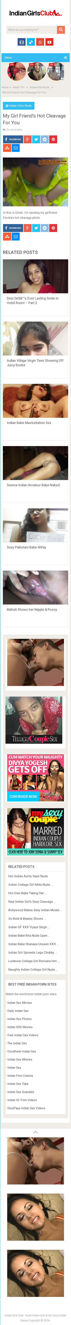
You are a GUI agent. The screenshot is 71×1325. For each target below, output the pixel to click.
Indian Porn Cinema (20, 1076)
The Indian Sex (17, 1043)
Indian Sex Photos (19, 1019)
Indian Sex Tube (17, 1084)
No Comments (14, 129)
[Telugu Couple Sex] (33, 742)
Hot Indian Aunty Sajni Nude (28, 876)
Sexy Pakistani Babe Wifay (26, 547)
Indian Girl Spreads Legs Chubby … (32, 952)
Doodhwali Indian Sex (21, 1051)
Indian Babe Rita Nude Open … (29, 935)
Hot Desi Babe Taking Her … (27, 893)
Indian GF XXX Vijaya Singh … (29, 927)
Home (5, 87)
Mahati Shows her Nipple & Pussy (32, 609)
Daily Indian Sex (18, 1011)
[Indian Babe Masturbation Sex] (35, 401)
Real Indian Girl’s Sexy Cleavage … (32, 901)
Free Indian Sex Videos (22, 1035)
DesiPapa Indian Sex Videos (26, 1108)
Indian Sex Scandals (20, 1092)
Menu (8, 57)
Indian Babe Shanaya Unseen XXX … (33, 944)
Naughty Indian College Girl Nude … (33, 969)
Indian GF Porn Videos (22, 1100)
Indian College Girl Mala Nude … (30, 884)
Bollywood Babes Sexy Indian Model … (35, 910)
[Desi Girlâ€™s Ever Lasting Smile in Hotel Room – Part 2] (35, 276)
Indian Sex (14, 1067)
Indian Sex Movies (19, 1003)
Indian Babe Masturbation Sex (29, 423)
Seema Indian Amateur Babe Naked (33, 485)
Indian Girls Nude (40, 87)
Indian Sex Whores (19, 1059)
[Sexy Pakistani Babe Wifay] (35, 525)
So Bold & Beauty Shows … (27, 918)
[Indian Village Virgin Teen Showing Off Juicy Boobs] (35, 339)
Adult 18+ (19, 87)
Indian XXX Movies (20, 1027)
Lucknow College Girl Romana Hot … (33, 961)
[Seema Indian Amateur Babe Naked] (35, 463)
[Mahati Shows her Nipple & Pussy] (35, 588)
